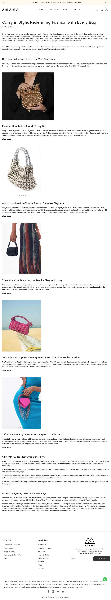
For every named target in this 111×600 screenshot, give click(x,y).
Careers (41, 562)
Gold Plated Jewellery (43, 581)
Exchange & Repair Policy (13, 555)
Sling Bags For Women (60, 587)
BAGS (65, 10)
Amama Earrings (68, 584)
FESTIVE (53, 10)
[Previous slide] (4, 2)
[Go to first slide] (105, 2)
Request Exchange (45, 548)
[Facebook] (48, 591)
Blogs (40, 565)
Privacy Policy (9, 548)
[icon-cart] (101, 9)
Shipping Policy (9, 552)
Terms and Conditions (12, 545)
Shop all (41, 568)
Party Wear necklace (72, 581)
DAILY (76, 10)
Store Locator (43, 558)
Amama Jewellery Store (94, 584)
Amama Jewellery (45, 584)
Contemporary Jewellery (75, 587)
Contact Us (42, 545)
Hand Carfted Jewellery (44, 587)
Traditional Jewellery (17, 584)
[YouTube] (58, 591)
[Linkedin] (62, 591)
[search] (97, 9)
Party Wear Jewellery (58, 581)
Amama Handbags (31, 587)
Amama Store (19, 587)
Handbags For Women (16, 581)
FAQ (5, 558)
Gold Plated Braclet (30, 581)
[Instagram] (53, 591)
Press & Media (43, 555)
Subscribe (102, 559)
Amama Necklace (57, 584)
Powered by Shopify (62, 597)
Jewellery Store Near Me (31, 584)
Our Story (41, 552)
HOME (40, 10)
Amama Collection (80, 584)
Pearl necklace (94, 581)
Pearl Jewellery (83, 581)
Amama (51, 597)
